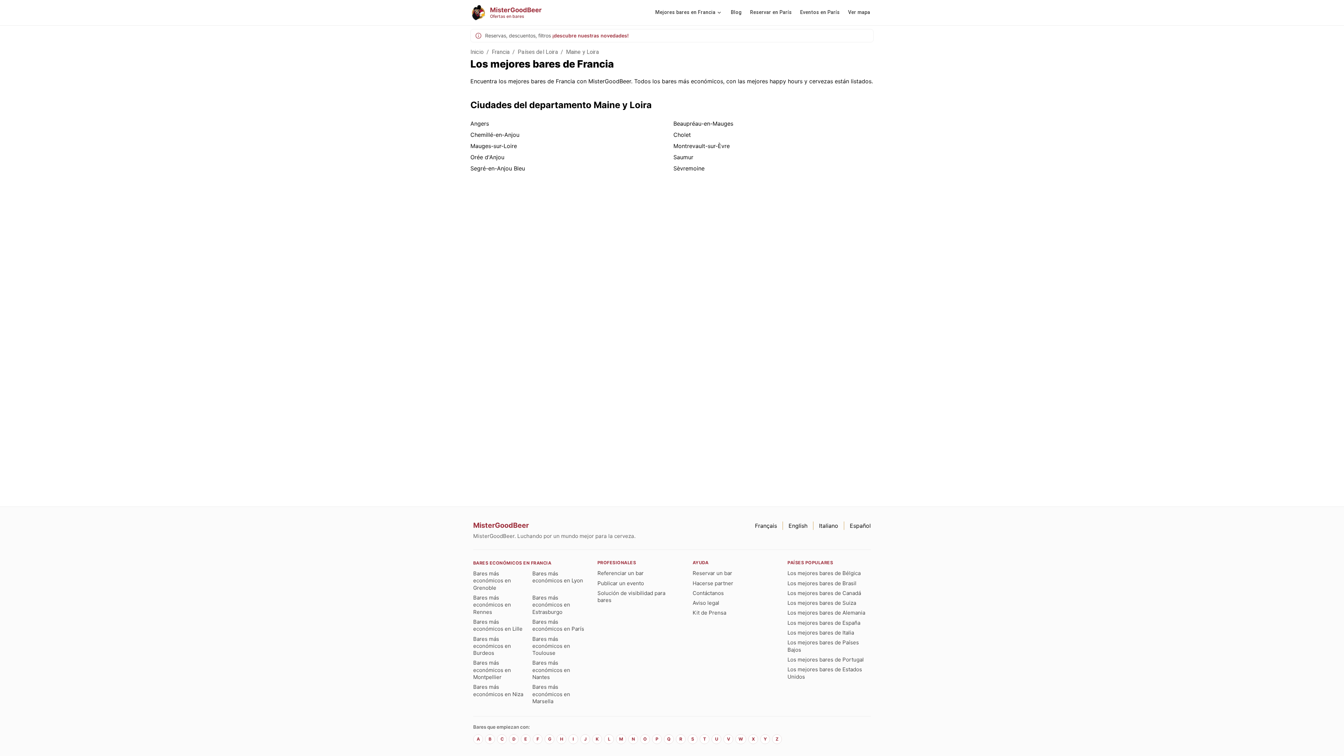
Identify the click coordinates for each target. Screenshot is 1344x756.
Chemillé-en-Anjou (494, 134)
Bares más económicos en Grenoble (492, 580)
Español (860, 525)
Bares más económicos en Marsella (551, 694)
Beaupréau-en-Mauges (703, 123)
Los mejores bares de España (824, 623)
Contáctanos (708, 593)
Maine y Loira (582, 52)
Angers (479, 123)
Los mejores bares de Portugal (826, 659)
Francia (501, 52)
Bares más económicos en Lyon (557, 577)
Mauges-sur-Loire (493, 145)
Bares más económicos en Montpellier (492, 669)
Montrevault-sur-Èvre (701, 145)
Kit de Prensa (709, 612)
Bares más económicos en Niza (498, 690)
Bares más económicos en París (558, 625)
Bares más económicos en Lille (498, 625)
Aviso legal (706, 603)
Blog (736, 12)
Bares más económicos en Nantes (551, 669)
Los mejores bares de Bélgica (824, 573)
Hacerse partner (713, 583)
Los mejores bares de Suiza (822, 603)
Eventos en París (820, 12)
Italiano (828, 525)
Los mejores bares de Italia (821, 632)
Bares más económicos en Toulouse (551, 646)
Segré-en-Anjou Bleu (497, 168)
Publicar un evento (620, 583)
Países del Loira (538, 52)
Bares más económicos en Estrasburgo (551, 604)
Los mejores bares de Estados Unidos (825, 673)
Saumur (683, 157)
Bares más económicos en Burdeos (492, 646)
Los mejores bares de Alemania (826, 612)
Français (766, 525)
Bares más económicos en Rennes (492, 604)
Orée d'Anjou (487, 157)
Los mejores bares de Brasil (822, 583)
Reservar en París (771, 12)
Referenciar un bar (620, 573)
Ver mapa (859, 12)
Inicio (477, 52)
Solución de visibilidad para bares (631, 596)
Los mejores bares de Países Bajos (823, 646)
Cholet (682, 134)
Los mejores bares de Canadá (824, 593)
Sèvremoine (689, 168)
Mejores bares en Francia (685, 12)
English (798, 525)
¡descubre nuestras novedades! (590, 35)
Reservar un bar (712, 573)
